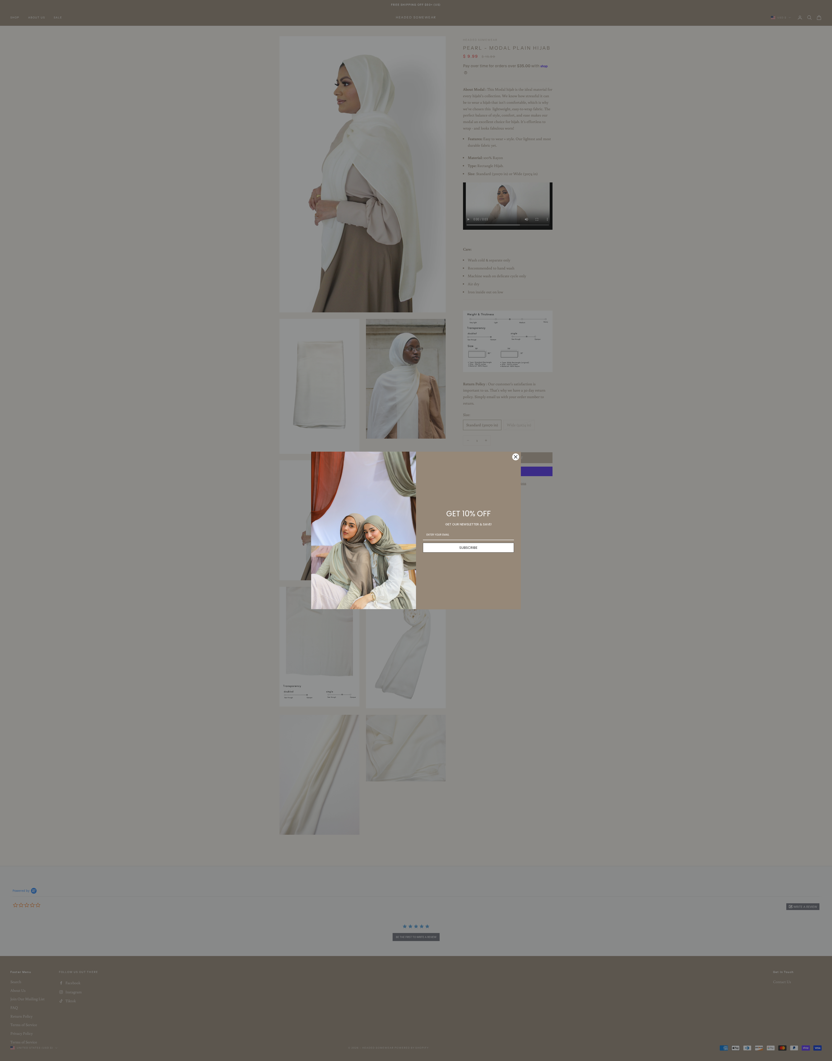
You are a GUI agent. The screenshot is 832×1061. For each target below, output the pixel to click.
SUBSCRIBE (468, 547)
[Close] (515, 457)
